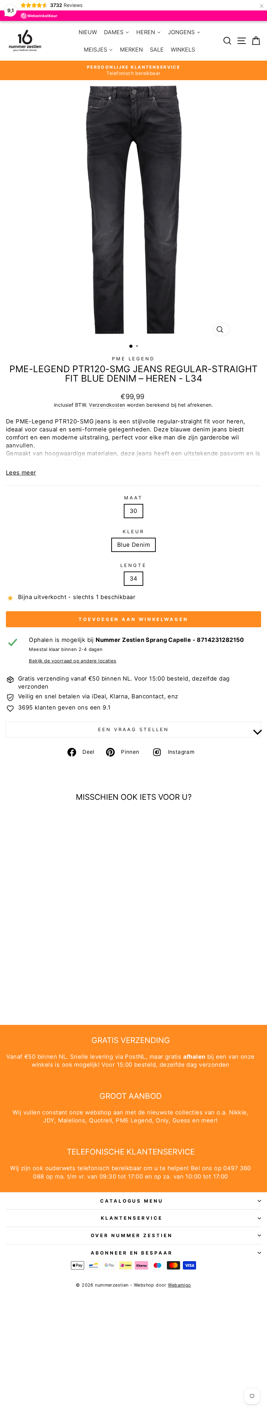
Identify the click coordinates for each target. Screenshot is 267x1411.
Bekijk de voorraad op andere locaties (72, 661)
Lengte (133, 565)
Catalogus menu (132, 1201)
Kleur (133, 531)
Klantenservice (132, 1218)
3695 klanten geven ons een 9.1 (64, 707)
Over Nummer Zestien (132, 1235)
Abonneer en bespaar (132, 1253)
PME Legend (133, 358)
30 (133, 510)
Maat (133, 497)
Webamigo (179, 1285)
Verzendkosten (107, 405)
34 (134, 578)
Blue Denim (133, 544)
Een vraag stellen (133, 729)
